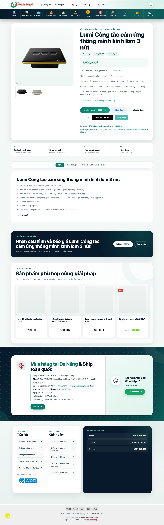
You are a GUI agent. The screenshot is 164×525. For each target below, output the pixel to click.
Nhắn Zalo (119, 110)
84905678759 (131, 385)
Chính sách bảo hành (59, 441)
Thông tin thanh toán (27, 455)
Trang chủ (47, 5)
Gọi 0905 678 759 (123, 244)
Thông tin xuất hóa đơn (27, 441)
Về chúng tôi (59, 5)
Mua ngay (121, 117)
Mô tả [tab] (60, 165)
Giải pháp (86, 5)
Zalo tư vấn (141, 244)
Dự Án (77, 5)
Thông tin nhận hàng (26, 448)
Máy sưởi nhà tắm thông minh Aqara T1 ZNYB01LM (63, 320)
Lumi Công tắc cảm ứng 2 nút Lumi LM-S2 (98, 320)
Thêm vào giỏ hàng (102, 117)
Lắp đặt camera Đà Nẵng (28, 461)
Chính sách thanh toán (59, 472)
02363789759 (65, 389)
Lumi (105, 126)
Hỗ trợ (103, 5)
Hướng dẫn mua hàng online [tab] (94, 165)
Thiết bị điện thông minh (95, 126)
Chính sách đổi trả (58, 457)
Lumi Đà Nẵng (112, 130)
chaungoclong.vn (93, 520)
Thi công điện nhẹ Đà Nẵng (29, 468)
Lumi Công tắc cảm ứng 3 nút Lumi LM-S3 (31, 320)
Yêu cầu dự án (138, 110)
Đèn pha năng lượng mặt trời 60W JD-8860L (132, 320)
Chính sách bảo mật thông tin (58, 449)
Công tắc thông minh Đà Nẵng (93, 130)
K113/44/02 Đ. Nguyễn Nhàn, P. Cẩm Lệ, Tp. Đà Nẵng (72, 386)
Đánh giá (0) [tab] (72, 165)
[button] (150, 4)
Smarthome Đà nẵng (125, 130)
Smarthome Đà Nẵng (115, 126)
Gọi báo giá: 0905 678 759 (95, 110)
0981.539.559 (140, 449)
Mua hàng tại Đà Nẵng (54, 364)
